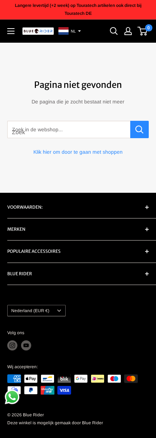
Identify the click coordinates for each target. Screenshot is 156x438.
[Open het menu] (11, 31)
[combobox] (68, 129)
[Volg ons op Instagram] (12, 345)
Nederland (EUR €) (30, 310)
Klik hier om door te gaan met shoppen (78, 152)
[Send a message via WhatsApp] (12, 396)
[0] (142, 31)
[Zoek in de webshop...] (139, 129)
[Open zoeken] (114, 31)
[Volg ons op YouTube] (26, 345)
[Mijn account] (128, 31)
